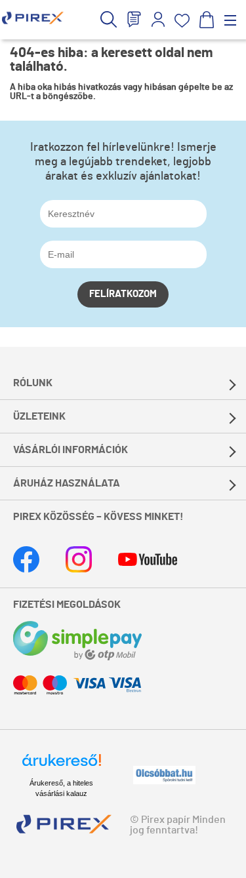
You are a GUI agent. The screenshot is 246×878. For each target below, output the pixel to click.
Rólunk (32, 383)
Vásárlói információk (70, 450)
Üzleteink (39, 416)
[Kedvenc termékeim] (182, 21)
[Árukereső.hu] (61, 766)
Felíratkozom (123, 294)
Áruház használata (66, 483)
